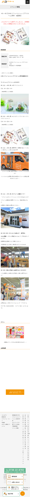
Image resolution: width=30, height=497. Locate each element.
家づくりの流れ (16, 424)
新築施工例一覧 (16, 415)
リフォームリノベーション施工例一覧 (16, 418)
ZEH (26, 426)
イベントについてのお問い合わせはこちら (15, 392)
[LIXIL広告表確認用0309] (10, 332)
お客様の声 (23, 419)
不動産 (3, 422)
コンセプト (4, 415)
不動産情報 (14, 426)
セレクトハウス (16, 422)
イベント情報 (15, 428)
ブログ (23, 448)
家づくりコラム (23, 458)
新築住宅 (4, 417)
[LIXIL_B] (19, 332)
